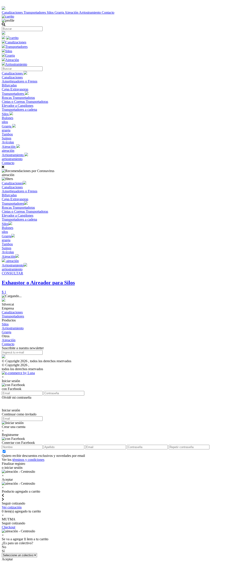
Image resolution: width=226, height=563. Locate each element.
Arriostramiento (90, 12)
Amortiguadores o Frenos (19, 81)
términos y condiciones (28, 460)
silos (5, 122)
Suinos (6, 138)
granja (6, 130)
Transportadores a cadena (19, 109)
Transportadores (35, 12)
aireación (8, 150)
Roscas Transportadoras (18, 97)
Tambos (7, 134)
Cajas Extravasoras (15, 89)
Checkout (8, 527)
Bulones (7, 118)
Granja (60, 12)
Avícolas (8, 142)
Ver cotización (12, 507)
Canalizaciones (13, 12)
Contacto (108, 12)
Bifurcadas (9, 85)
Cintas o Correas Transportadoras (25, 101)
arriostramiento (12, 159)
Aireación (72, 12)
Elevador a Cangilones (17, 105)
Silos (51, 12)
